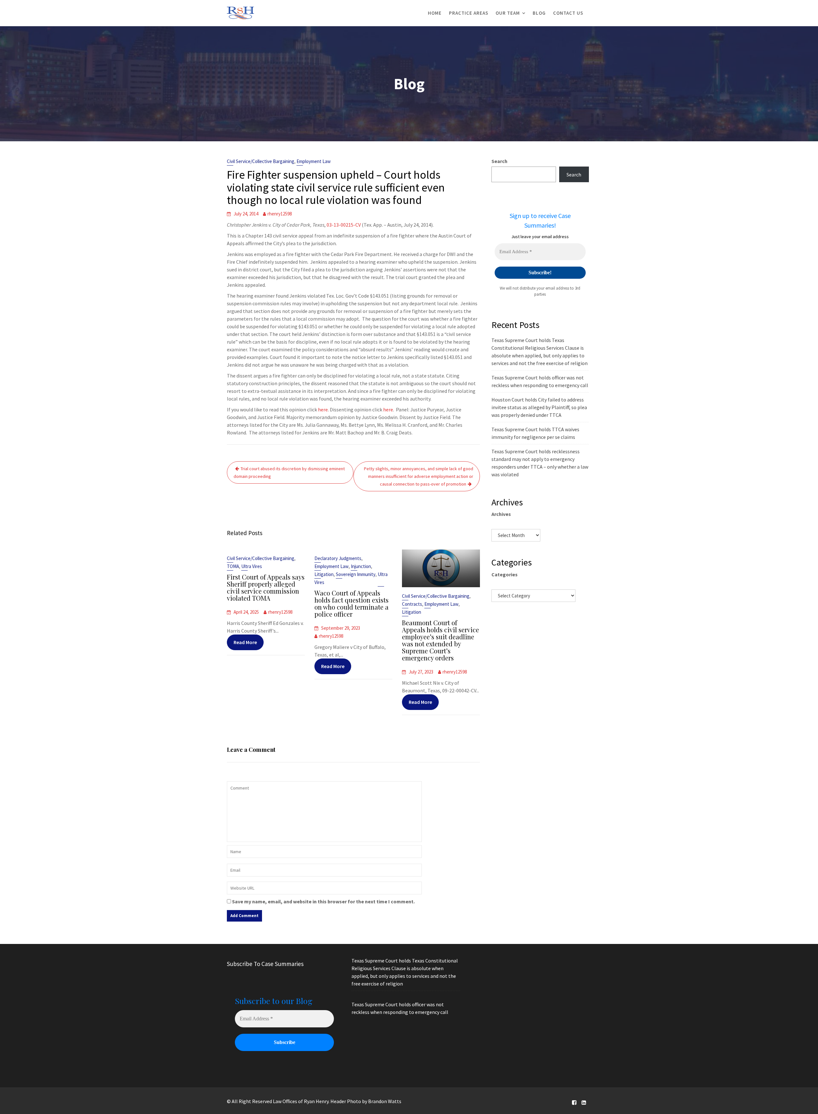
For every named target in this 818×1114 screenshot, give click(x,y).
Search (499, 161)
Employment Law (314, 161)
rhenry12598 (279, 214)
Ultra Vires (251, 566)
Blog (539, 13)
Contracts (412, 604)
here (323, 409)
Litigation (324, 574)
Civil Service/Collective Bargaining (260, 161)
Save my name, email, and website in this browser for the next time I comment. (323, 901)
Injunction (361, 566)
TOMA (233, 566)
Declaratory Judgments (337, 558)
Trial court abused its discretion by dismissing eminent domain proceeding (289, 472)
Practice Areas (468, 13)
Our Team (508, 13)
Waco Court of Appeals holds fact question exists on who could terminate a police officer (351, 603)
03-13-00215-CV (344, 225)
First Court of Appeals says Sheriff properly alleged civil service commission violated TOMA (266, 587)
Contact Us (568, 13)
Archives (501, 514)
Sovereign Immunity (355, 574)
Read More (245, 642)
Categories (504, 574)
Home (435, 13)
